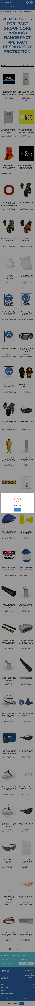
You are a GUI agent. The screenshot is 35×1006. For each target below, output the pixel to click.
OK (17, 509)
